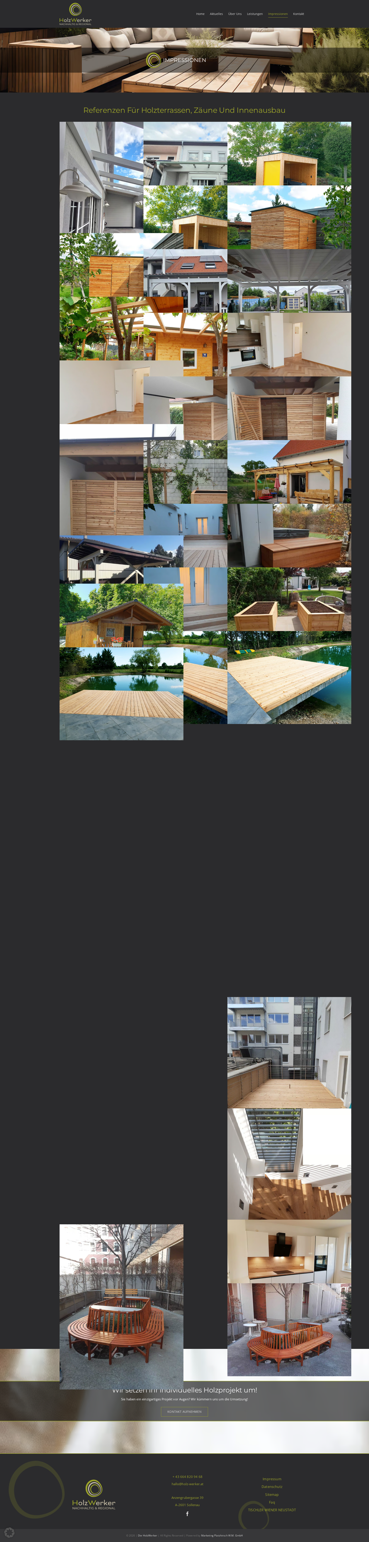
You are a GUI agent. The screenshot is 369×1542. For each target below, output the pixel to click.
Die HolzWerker (147, 1535)
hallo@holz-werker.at (188, 1484)
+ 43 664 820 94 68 (187, 1476)
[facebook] (187, 1514)
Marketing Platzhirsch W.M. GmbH (222, 1535)
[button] (9, 1532)
